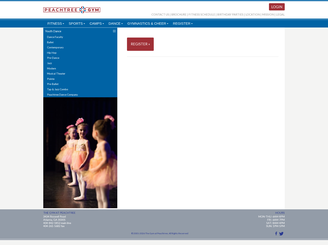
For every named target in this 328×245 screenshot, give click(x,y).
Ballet (50, 42)
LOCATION (252, 14)
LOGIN (276, 7)
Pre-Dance (53, 57)
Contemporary (55, 47)
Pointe (50, 78)
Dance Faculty (55, 36)
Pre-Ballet (52, 84)
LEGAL (280, 14)
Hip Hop (52, 52)
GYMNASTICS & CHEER (148, 24)
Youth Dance (53, 31)
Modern (51, 68)
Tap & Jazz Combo (57, 89)
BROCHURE (178, 14)
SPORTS (77, 24)
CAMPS (97, 24)
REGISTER (183, 24)
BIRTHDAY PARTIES (230, 14)
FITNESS (56, 24)
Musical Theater (56, 73)
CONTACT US (160, 14)
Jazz (49, 63)
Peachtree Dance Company (62, 94)
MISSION (268, 14)
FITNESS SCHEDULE (201, 14)
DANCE (116, 24)
